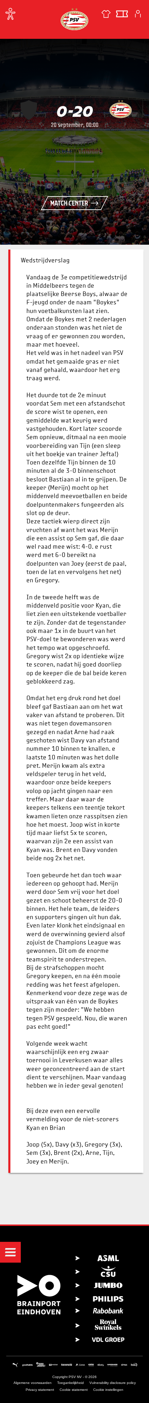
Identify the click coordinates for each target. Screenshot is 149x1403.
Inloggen (138, 14)
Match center (69, 203)
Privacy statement (40, 1390)
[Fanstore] (106, 14)
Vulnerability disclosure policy (112, 1383)
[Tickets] (122, 14)
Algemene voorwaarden (33, 1383)
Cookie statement (74, 1390)
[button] (10, 1252)
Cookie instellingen (108, 1390)
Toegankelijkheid (70, 1383)
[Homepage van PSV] (74, 19)
